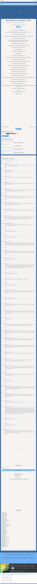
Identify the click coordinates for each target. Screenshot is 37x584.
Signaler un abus (33, 557)
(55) (4, 531)
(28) (5, 545)
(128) (4, 519)
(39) (4, 538)
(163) (4, 518)
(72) (4, 525)
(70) (4, 526)
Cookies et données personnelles (23, 558)
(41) (4, 537)
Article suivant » (32, 126)
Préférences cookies (30, 558)
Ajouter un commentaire (9, 160)
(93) (4, 523)
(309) (4, 513)
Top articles (25, 557)
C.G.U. (4, 558)
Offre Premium (16, 558)
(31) (4, 543)
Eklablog (31, 554)
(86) (6, 524)
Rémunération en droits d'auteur (10, 558)
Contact (29, 557)
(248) (4, 516)
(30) (4, 544)
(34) (5, 542)
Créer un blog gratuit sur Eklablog (19, 557)
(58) (4, 530)
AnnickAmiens (4, 22)
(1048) (4, 512)
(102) (4, 522)
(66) (3, 529)
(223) (3, 517)
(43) (4, 535)
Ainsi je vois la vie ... (10, 22)
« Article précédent (5, 126)
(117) (5, 520)
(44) (5, 532)
